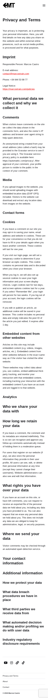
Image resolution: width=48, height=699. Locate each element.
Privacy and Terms (10, 676)
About (5, 681)
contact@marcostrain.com (16, 73)
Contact (6, 687)
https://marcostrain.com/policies (19, 89)
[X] (17, 662)
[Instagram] (11, 662)
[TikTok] (23, 662)
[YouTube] (6, 662)
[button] (44, 5)
